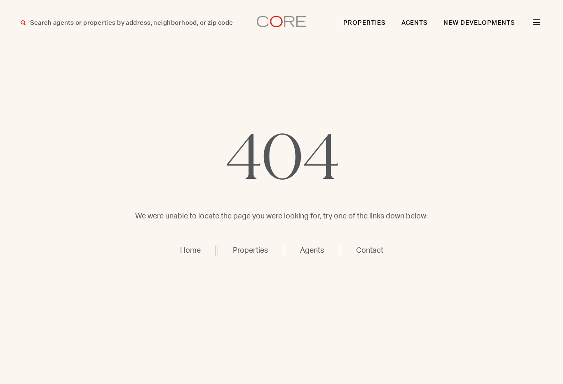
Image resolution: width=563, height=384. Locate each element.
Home (190, 250)
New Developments (479, 23)
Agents (414, 23)
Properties (364, 23)
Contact (369, 250)
